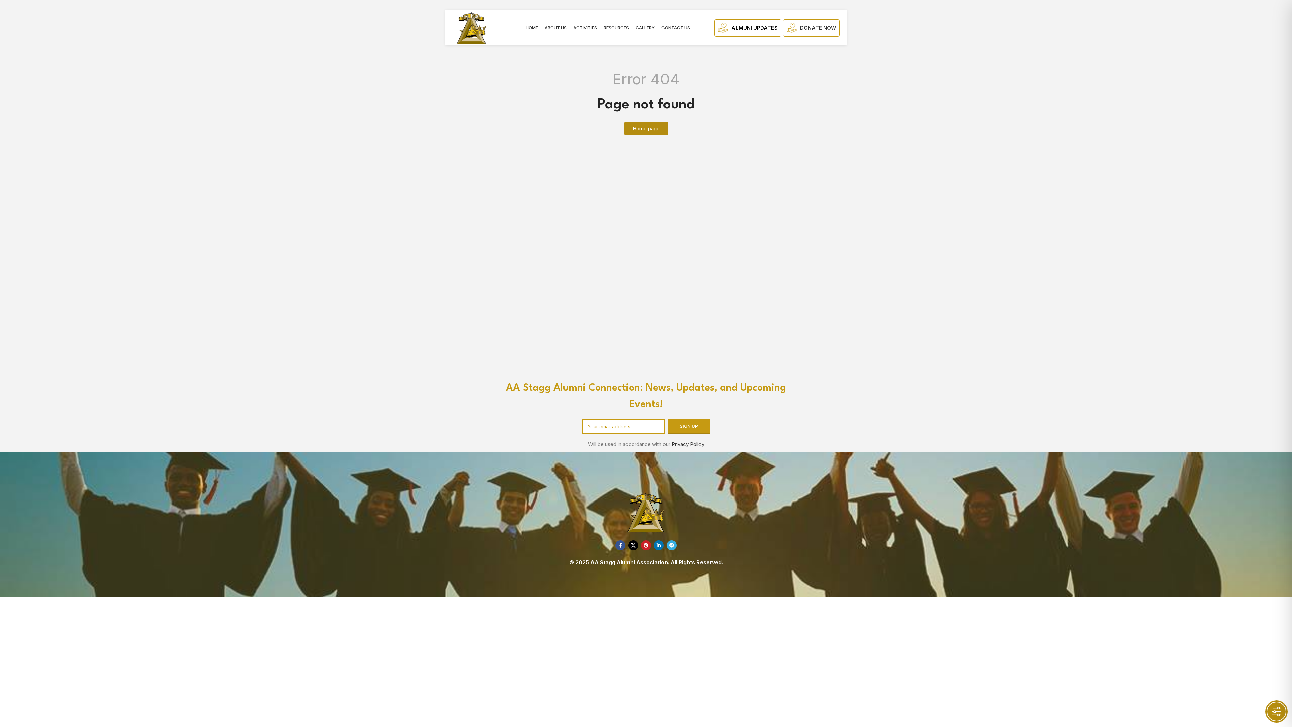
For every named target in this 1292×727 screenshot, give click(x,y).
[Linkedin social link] (659, 545)
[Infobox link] (748, 28)
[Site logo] (472, 27)
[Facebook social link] (620, 545)
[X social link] (633, 545)
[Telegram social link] (672, 545)
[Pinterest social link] (646, 545)
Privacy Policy (688, 444)
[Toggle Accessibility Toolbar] (1276, 711)
